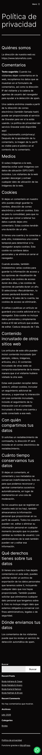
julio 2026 (6, 715)
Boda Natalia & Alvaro (12, 685)
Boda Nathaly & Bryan (12, 693)
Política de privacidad (12, 740)
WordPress (25, 745)
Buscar (5, 664)
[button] (37, 750)
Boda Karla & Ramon (11, 689)
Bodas (5, 726)
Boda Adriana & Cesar (12, 681)
